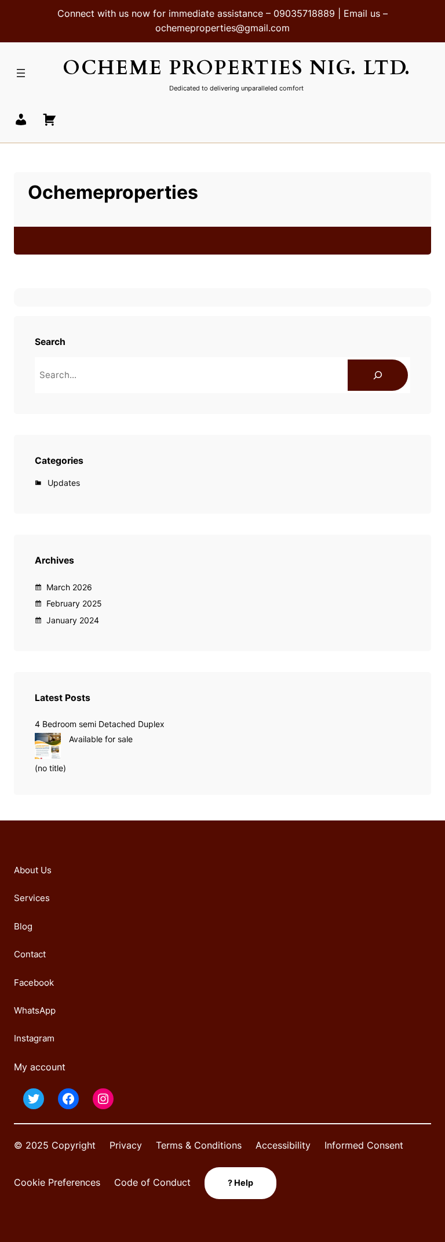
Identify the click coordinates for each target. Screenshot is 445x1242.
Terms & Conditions (199, 1145)
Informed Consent (363, 1145)
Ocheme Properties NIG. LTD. (237, 68)
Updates (64, 483)
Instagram (34, 1038)
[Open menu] (21, 73)
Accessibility (283, 1145)
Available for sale (101, 739)
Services (32, 897)
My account (39, 1067)
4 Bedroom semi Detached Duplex (100, 724)
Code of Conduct (152, 1182)
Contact (30, 954)
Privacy (126, 1145)
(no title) (50, 768)
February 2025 (74, 603)
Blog (23, 926)
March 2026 (69, 587)
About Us (33, 870)
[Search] (378, 375)
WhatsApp (35, 1010)
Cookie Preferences (57, 1182)
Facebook (34, 982)
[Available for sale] (48, 747)
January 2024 (72, 620)
